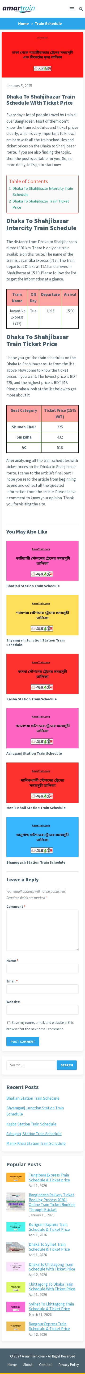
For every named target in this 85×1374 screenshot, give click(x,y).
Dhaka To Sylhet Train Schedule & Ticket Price (49, 1247)
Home (23, 23)
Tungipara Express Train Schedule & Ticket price (49, 1177)
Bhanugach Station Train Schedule (35, 862)
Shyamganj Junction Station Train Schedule (35, 642)
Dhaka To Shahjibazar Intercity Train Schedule (43, 191)
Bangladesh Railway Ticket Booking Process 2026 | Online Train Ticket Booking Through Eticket (52, 1202)
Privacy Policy (68, 1364)
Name (12, 960)
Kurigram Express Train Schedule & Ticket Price (49, 1227)
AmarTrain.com (33, 1356)
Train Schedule (48, 23)
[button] (72, 9)
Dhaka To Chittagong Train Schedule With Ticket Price (52, 1267)
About (28, 1364)
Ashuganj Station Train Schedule (34, 753)
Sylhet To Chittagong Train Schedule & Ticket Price (51, 1306)
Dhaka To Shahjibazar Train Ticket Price (41, 204)
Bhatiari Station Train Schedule (33, 585)
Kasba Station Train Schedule (31, 699)
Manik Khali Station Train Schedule (36, 807)
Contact (45, 1364)
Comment (16, 906)
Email (12, 981)
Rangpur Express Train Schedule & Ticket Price (49, 1326)
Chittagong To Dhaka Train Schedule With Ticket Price (52, 1287)
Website (13, 1001)
